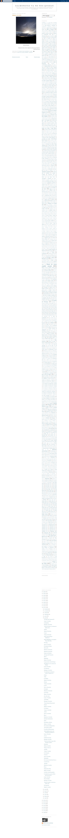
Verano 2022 (55, 555)
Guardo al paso (53, 330)
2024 (44, 595)
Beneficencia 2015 (54, 196)
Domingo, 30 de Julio (48, 624)
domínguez (43, 268)
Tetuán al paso (45, 535)
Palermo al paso (50, 452)
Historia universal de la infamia (47, 336)
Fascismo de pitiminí (45, 303)
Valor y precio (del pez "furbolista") (48, 637)
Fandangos (53, 301)
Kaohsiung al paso (53, 349)
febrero (45, 796)
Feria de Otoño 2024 (46, 313)
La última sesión (54, 363)
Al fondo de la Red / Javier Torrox (50, 125)
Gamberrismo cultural (48, 325)
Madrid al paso (45, 406)
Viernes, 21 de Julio (47, 683)
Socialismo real (45, 518)
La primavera (55, 361)
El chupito (46, 689)
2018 (44, 605)
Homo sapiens (55, 338)
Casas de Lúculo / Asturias (50, 215)
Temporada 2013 (44, 525)
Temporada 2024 (53, 531)
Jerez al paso (49, 348)
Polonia (45, 682)
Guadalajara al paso (45, 330)
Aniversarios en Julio (48, 727)
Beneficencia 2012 (47, 196)
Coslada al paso (47, 246)
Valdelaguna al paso (52, 548)
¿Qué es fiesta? (51, 30)
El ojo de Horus (47, 778)
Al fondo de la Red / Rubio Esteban (48, 151)
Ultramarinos (54, 544)
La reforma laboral (47, 362)
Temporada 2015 (44, 527)
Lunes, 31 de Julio (47, 621)
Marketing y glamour (49, 411)
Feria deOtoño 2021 (52, 317)
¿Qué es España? (50, 29)
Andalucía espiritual (46, 171)
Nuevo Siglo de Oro (45, 445)
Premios (50, 468)
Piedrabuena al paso (49, 464)
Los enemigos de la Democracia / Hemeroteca (50, 387)
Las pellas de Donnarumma (49, 729)
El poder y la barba (54, 274)
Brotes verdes (44, 202)
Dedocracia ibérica (46, 260)
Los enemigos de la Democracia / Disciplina (50, 386)
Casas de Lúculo (50, 212)
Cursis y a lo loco (52, 253)
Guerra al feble (44, 332)
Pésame (49, 462)
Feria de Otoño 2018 (50, 309)
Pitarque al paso (47, 465)
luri (48, 403)
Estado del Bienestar (47, 293)
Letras (44, 371)
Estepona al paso (54, 293)
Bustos (47, 204)
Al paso (52, 165)
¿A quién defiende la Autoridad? (49, 25)
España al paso (52, 287)
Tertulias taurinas (48, 533)
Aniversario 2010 (51, 174)
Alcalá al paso (47, 166)
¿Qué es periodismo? (53, 45)
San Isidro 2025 (50, 491)
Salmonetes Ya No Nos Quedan (34, 6)
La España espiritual (45, 357)
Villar (45, 676)
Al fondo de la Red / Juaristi (50, 132)
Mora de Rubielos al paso (51, 421)
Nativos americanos (45, 427)
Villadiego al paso (50, 557)
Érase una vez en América (52, 285)
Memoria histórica (45, 415)
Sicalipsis (50, 515)
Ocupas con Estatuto (48, 653)
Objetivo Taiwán (44, 446)
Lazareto (43, 370)
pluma (52, 465)
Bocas (45, 715)
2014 (44, 803)
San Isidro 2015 (48, 486)
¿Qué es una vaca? (51, 51)
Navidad (50, 428)
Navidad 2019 (48, 432)
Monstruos (43, 421)
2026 (44, 591)
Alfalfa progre (44, 167)
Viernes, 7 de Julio (47, 751)
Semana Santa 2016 (49, 504)
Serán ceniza (45, 514)
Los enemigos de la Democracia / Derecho (50, 384)
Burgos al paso (44, 203)
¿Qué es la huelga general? (52, 37)
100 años (45, 763)
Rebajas (48, 473)
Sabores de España (48, 479)
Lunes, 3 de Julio (47, 777)
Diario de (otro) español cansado (24, 52)
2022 (44, 598)
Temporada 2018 (52, 528)
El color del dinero (47, 271)
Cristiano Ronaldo (53, 248)
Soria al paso (49, 519)
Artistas (45, 629)
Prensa (45, 767)
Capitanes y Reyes (52, 210)
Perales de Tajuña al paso (52, 461)
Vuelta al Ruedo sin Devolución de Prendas (49, 567)
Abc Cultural (50, 62)
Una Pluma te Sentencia (48, 547)
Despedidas (49, 262)
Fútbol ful (43, 324)
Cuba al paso (50, 250)
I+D (53, 342)
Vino (51, 560)
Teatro (55, 523)
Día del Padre (54, 262)
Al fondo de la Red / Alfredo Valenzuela (49, 76)
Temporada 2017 (44, 528)
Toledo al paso (49, 539)
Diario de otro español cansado (48, 267)
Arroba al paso (44, 183)
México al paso (44, 416)
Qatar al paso (50, 470)
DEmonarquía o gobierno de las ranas (47, 261)
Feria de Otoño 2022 (45, 312)
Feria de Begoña (53, 304)
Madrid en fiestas (49, 407)
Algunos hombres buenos (52, 167)
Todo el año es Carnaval (47, 537)
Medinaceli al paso (53, 414)
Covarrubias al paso (54, 246)
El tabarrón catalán (50, 280)
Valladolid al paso (44, 551)
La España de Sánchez (51, 355)
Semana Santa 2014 (47, 503)
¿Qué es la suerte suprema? (50, 41)
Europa (50, 300)
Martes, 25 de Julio (47, 660)
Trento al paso (46, 541)
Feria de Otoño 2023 (53, 312)
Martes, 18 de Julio (47, 694)
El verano (50, 282)
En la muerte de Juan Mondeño (49, 283)
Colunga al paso (54, 240)
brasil (42, 200)
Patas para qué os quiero (52, 458)
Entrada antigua (37, 57)
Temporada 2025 (47, 532)
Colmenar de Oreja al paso (46, 240)
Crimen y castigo (46, 248)
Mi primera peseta (50, 416)
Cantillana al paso (45, 210)
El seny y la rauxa (53, 278)
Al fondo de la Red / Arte (52, 84)
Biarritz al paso (51, 198)
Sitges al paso (55, 516)
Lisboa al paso (49, 371)
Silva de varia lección (48, 516)
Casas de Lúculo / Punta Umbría (47, 225)
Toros (48, 540)
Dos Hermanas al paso (49, 268)
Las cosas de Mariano (53, 365)
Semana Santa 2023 (48, 510)
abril (45, 792)
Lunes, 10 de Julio (47, 734)
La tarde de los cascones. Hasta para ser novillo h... (49, 774)
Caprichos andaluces (45, 211)
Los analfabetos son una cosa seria (48, 378)
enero (45, 798)
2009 (44, 812)
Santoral (44, 499)
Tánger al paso (50, 522)
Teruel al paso (55, 533)
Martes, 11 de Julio (47, 724)
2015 (44, 802)
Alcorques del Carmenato (48, 654)
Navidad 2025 (44, 436)
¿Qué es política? (53, 46)
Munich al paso (49, 425)
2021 (44, 600)
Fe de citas (51, 303)
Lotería (43, 401)
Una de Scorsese (44, 545)
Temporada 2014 (52, 525)
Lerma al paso (55, 370)
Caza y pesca (48, 235)
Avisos (49, 186)
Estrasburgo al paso (54, 299)
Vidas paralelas (50, 556)
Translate (50, 17)
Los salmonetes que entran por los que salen (49, 400)
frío (52, 318)
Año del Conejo (51, 175)
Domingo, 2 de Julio (47, 780)
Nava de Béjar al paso (52, 427)
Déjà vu (53, 260)
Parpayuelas (53, 457)
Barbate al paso (52, 190)
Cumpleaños (44, 253)
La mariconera (46, 761)
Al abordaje (46, 699)
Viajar (44, 556)
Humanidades (48, 342)
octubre (45, 612)
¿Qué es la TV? (44, 42)
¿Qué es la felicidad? (51, 35)
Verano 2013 (48, 553)
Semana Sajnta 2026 (52, 499)
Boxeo (53, 199)
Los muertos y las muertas (50, 396)
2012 (44, 807)
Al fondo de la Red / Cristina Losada (49, 95)
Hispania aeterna (44, 334)
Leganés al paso (48, 370)
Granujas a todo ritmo (52, 329)
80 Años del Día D (51, 58)
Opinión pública (52, 448)
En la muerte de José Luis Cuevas (50, 760)
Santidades (55, 498)
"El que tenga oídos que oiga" (49, 703)
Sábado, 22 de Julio (47, 680)
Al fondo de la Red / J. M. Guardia (49, 119)
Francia (45, 704)
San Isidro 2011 (48, 483)
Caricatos (46, 754)
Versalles (45, 749)
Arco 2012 (44, 182)
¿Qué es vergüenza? (45, 52)
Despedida (44, 262)
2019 (44, 604)
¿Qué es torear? (45, 47)
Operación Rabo (45, 448)
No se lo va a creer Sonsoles (50, 437)
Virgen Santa (55, 560)
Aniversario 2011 (44, 175)
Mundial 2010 (49, 424)
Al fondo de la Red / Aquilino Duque (49, 80)
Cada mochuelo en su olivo (52, 206)
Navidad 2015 (53, 429)
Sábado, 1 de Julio (47, 787)
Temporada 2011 (44, 524)
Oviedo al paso (53, 450)
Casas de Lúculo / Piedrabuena (51, 224)
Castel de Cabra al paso (49, 232)
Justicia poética (44, 349)
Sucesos (54, 519)
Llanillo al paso (54, 371)
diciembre (46, 609)
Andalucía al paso (52, 170)
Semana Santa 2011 (52, 500)
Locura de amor (54, 375)
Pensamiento (49, 460)
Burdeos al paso (50, 202)
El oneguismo (46, 785)
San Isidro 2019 (49, 489)
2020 (45, 56)
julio (45, 617)
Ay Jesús (44, 188)
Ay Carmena (47, 187)
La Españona (46, 622)
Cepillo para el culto (48, 236)
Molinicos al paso (48, 420)
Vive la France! (46, 565)
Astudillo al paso (53, 183)
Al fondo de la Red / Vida (50, 161)
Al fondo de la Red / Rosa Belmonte (50, 150)
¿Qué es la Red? (49, 39)
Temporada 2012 (52, 524)
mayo (45, 791)
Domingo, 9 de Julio (47, 739)
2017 (42, 56)
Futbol (48, 322)
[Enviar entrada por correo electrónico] (33, 51)
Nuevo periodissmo (52, 444)
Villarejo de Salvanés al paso (52, 559)
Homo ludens (48, 338)
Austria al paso (44, 186)
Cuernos (48, 252)
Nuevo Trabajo (53, 445)
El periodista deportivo (45, 274)
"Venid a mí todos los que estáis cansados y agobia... (50, 741)
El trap (45, 675)
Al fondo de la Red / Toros (50, 155)
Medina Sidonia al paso (45, 414)
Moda (51, 419)
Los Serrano (46, 708)
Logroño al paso (46, 377)
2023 (44, 597)
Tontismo (54, 539)
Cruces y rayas (44, 249)
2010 (44, 810)
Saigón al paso (47, 481)
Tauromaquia (50, 523)
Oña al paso (55, 446)
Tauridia (46, 523)
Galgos (47, 324)
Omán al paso (50, 446)
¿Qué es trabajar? (53, 47)
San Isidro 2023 (51, 490)
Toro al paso (44, 540)
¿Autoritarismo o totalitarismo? (46, 26)
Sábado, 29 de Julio (47, 631)
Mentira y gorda (53, 415)
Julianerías (54, 348)
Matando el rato (47, 412)
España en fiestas (45, 288)
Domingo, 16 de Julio (48, 701)
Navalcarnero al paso (45, 428)
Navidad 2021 (46, 433)
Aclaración (52, 63)
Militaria (47, 418)
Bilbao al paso (47, 199)
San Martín (55, 493)
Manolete (45, 410)
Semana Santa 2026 (45, 512)
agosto (45, 616)
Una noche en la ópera (52, 545)
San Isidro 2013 (48, 485)
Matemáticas (53, 412)
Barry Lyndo (51, 191)
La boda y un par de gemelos (49, 772)
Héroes (45, 656)
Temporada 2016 (52, 527)
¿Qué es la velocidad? (52, 42)
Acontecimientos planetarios (46, 64)
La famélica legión (52, 357)
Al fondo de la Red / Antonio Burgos (50, 77)
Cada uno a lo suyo (47, 737)
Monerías (54, 420)
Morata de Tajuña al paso (46, 423)
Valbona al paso (44, 548)
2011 (44, 809)
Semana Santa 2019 (45, 507)
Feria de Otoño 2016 (48, 308)
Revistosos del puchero (46, 475)
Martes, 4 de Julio (47, 770)
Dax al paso (43, 256)
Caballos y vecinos (53, 204)
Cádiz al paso (45, 207)
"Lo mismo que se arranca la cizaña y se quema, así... (49, 672)
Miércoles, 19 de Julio (48, 690)
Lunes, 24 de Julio (47, 666)
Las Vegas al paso (50, 367)
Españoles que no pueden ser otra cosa (49, 291)
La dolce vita (50, 354)
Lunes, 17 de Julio (47, 697)
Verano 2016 (43, 555)
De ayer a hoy (49, 256)
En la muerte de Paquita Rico (49, 725)
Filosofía (43, 318)
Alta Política (50, 169)
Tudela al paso (53, 543)
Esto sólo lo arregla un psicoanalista (47, 296)
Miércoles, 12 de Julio (48, 717)
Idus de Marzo (48, 344)
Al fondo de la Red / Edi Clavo (48, 104)
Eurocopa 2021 (45, 300)
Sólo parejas (52, 518)
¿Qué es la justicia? (47, 38)
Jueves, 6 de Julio (47, 756)
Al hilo (45, 711)
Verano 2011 (50, 552)
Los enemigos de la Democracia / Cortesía (50, 383)
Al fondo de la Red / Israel (52, 117)
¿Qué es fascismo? (45, 30)
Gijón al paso (54, 326)
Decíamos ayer (45, 258)
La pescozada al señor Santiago (49, 661)
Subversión (46, 647)
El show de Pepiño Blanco (46, 279)
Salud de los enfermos (53, 481)
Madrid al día (51, 404)
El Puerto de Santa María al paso (48, 275)
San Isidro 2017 (48, 487)
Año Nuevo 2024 (51, 177)
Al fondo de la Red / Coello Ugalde (49, 93)
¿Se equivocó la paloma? (47, 54)
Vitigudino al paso (54, 563)
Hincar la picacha (50, 333)
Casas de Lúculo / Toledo (50, 229)
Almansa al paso (44, 169)
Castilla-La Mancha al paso (49, 233)
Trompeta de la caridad (46, 543)
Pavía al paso (44, 460)
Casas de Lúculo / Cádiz (46, 216)
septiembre (46, 614)
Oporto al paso (45, 449)
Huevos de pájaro (52, 341)
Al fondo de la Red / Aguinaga (50, 72)
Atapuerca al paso (53, 184)
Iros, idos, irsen (47, 696)
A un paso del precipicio (49, 60)
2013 (55, 55)
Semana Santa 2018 (51, 506)
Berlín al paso (45, 198)
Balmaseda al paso (45, 190)
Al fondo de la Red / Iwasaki (46, 118)
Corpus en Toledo (45, 244)
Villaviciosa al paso (46, 560)
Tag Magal (43, 520)
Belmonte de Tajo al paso (49, 194)
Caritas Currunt (51, 211)
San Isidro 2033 (50, 493)
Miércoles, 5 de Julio (48, 765)
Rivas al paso (51, 477)
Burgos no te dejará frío (47, 22)
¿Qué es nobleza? (45, 45)
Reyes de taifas (53, 475)
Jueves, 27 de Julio (47, 644)
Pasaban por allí (44, 458)
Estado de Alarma (53, 292)
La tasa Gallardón (47, 363)
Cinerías (53, 237)
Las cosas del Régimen (46, 366)
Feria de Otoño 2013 (53, 305)
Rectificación (44, 474)
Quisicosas (51, 472)
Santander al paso (52, 496)
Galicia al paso (53, 324)
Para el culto (47, 453)
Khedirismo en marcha (47, 350)
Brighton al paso (53, 200)
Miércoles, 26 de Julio (48, 649)
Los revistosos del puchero (50, 399)
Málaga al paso (49, 408)
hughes (43, 342)
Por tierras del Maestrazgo (53, 466)
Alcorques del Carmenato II (49, 619)
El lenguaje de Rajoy (48, 646)
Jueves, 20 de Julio (47, 687)
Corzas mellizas (51, 244)
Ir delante (52, 346)
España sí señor (52, 289)
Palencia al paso (44, 452)
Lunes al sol (45, 403)
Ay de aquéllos (53, 187)
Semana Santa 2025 (51, 511)
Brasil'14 (46, 200)
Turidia (49, 544)
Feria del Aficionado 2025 (49, 314)
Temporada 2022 (52, 529)
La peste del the (49, 361)
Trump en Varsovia (47, 747)
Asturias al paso (45, 184)
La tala (45, 685)
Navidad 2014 (47, 429)
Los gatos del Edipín (45, 395)
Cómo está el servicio (46, 241)
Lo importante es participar (48, 373)
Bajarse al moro (52, 188)
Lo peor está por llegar (49, 373)
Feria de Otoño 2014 (46, 307)
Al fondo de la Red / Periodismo (51, 149)
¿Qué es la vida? (52, 43)
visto (50, 562)
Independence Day (47, 768)
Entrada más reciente (16, 57)
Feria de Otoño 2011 (45, 305)
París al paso (46, 457)
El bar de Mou (48, 270)
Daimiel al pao (53, 254)
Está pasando (46, 292)
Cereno (45, 633)
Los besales (46, 692)
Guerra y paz (50, 332)
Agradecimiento (47, 66)
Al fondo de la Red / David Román (51, 101)
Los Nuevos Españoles (45, 398)
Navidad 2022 (53, 433)
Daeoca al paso (47, 254)
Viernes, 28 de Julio (47, 634)
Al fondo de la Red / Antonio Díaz (47, 79)
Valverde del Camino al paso (52, 551)
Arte (48, 183)
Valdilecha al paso (53, 549)
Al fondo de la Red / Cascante (51, 92)
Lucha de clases (54, 401)
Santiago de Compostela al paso (47, 498)
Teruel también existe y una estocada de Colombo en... (49, 731)
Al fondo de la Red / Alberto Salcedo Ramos (49, 74)
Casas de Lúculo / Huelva (46, 219)
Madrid (51, 403)
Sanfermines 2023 (54, 495)
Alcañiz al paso (53, 166)
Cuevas (45, 735)
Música (54, 425)
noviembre (46, 610)
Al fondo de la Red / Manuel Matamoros (48, 137)
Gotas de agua (44, 328)
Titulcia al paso (52, 536)
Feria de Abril (47, 304)
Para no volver (51, 454)
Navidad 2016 (44, 431)
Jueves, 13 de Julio (47, 713)
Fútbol (52, 322)
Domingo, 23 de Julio (48, 670)
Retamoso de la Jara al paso (51, 474)
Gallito (43, 325)
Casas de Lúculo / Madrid (49, 220)
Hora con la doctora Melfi (48, 340)
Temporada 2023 (45, 531)
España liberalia (44, 289)
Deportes (55, 261)
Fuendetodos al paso (48, 320)
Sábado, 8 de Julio (47, 746)
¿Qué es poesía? (46, 46)
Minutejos (53, 417)
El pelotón (46, 744)
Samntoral (44, 482)
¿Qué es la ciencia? (49, 33)
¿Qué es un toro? (49, 50)
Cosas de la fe (48, 245)
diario (43, 264)
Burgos (55, 202)
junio (45, 789)
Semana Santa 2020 (53, 507)
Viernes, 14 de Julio (47, 710)
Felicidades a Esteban (48, 722)
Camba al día (44, 208)
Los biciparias (46, 753)
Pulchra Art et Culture (49, 469)
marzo (45, 794)
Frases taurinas (48, 318)
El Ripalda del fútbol (51, 276)
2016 (44, 800)
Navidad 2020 (54, 432)
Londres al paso (53, 377)
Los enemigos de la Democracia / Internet (49, 388)
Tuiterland (44, 544)
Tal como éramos (49, 520)
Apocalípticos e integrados (46, 178)
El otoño (48, 272)
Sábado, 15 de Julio (47, 706)
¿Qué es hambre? (49, 31)
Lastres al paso (52, 369)
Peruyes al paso (44, 462)
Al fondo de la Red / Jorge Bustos (49, 127)
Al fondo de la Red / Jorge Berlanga (48, 126)
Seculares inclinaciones (48, 718)
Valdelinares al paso (45, 549)
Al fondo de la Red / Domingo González (50, 102)
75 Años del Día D (51, 56)
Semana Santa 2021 (47, 508)
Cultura (53, 252)
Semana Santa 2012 (45, 502)
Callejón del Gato (53, 207)
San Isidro (49, 482)
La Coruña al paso (52, 353)
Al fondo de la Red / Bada (49, 85)
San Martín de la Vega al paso (47, 494)
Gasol (45, 720)
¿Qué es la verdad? (45, 43)
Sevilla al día (53, 514)
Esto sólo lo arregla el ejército (49, 295)
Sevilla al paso (44, 515)
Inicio (27, 57)
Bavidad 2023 (46, 192)
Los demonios (46, 668)
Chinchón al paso (47, 237)
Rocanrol (47, 478)
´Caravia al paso (50, 55)
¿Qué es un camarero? (46, 49)
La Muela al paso (49, 359)
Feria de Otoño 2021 (52, 311)
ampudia (46, 170)
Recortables (53, 473)
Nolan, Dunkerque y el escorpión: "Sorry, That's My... (50, 640)
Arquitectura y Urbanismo (51, 182)
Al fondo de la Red (49, 70)
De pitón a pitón (50, 257)
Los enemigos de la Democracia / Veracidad (49, 394)
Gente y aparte (48, 326)
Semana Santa (44, 500)
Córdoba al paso (52, 242)
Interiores (48, 346)
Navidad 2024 (52, 435)
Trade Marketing (54, 540)
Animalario (47, 173)
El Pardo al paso (53, 272)
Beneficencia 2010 (48, 195)
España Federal (53, 288)
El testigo (46, 642)
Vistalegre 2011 (45, 562)
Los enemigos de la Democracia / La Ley (48, 390)
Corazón (46, 242)
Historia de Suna (52, 334)
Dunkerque (46, 658)
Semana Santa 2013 (53, 502)
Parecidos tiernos (53, 456)
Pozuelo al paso (45, 468)
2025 (44, 593)
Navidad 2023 (45, 435)
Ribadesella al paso (45, 477)
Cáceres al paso (44, 206)
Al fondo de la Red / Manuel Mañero (50, 136)
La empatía (46, 678)
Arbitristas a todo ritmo (49, 180)
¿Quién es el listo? (54, 52)
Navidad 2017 (50, 431)
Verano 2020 (49, 555)
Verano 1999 (44, 552)
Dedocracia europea (54, 258)
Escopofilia (46, 287)
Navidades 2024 (50, 436)
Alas (42, 166)
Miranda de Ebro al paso (45, 419)
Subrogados (46, 758)
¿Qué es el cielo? (49, 27)
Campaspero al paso (52, 208)
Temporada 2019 (44, 529)
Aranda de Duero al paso (51, 179)
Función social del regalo (49, 321)
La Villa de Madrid (46, 365)
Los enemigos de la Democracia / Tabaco (48, 392)
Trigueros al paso (53, 541)
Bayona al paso (52, 192)
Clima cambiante (44, 238)
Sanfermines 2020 (47, 495)
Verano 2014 (54, 553)
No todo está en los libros (52, 441)
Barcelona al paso (45, 191)
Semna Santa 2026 (53, 512)
